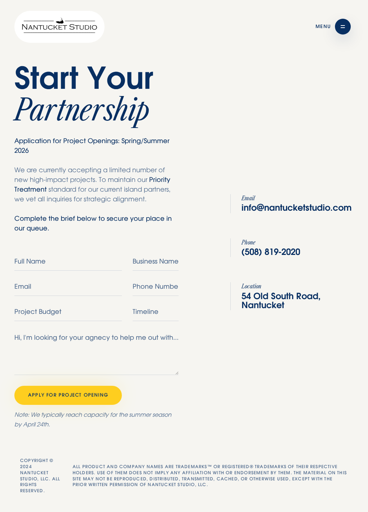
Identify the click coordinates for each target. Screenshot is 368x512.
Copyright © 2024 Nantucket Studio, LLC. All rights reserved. (40, 475)
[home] (59, 27)
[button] (333, 27)
